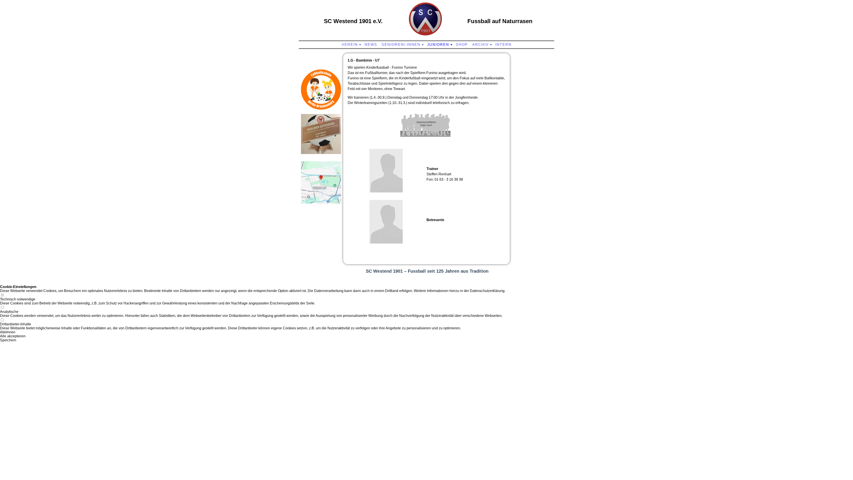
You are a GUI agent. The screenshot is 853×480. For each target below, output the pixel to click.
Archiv (480, 44)
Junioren (438, 44)
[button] (252, 332)
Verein (350, 44)
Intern (503, 44)
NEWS (371, 44)
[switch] (2, 295)
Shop (462, 44)
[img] (425, 19)
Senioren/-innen (401, 44)
